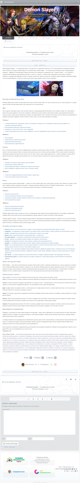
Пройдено (39, 357)
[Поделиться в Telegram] (71, 379)
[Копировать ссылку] (66, 379)
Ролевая (53, 14)
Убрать (21, 47)
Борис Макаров (48, 23)
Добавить (14, 47)
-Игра (25, 14)
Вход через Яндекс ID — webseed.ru (40, 482)
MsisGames (9, 2)
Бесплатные (35, 14)
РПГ (52, 68)
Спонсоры (7, 47)
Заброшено (52, 357)
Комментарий (5, 409)
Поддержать (45, 364)
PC (40, 17)
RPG (29, 14)
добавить (40, 462)
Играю (28, 357)
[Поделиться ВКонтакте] (75, 379)
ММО (40, 14)
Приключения (46, 14)
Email (30, 438)
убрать (46, 462)
